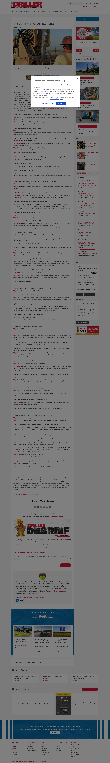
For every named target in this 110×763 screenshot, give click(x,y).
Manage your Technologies (48, 103)
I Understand (60, 103)
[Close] (77, 78)
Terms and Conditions (44, 93)
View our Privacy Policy (57, 99)
